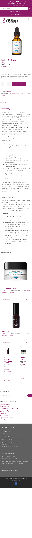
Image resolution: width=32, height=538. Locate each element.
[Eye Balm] (24, 350)
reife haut (3, 95)
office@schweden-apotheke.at (16, 3)
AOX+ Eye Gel (5, 331)
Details (29, 299)
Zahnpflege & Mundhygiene (7, 417)
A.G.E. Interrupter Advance (9, 289)
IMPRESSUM (23, 478)
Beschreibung (4, 102)
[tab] (16, 102)
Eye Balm (22, 357)
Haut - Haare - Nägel (6, 411)
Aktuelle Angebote (5, 404)
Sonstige (3, 418)
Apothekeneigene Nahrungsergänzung (10, 408)
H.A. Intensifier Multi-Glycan (8, 359)
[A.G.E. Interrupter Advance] (16, 270)
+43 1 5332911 (12, 1)
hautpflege (22, 93)
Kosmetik (9, 91)
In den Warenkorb (19, 84)
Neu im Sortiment (5, 406)
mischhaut (28, 93)
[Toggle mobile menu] (29, 19)
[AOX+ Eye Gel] (16, 315)
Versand (5, 66)
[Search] (30, 8)
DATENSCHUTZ (16, 480)
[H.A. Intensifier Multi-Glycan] (8, 350)
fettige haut (15, 93)
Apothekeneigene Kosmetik (7, 410)
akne (10, 93)
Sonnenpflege (4, 415)
